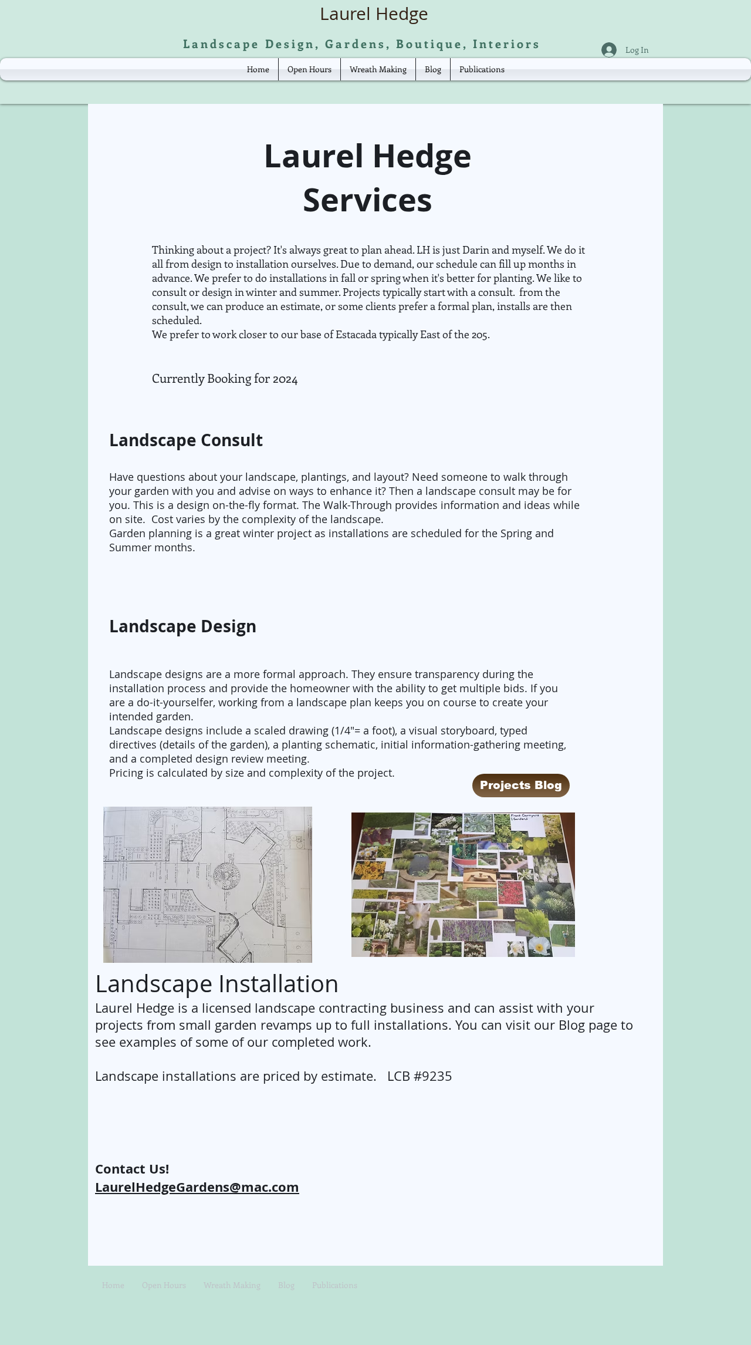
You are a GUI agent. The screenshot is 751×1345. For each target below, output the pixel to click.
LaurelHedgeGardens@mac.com (197, 1187)
